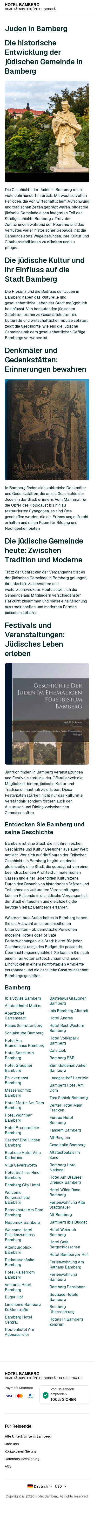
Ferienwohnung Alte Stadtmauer (67, 1205)
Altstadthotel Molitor (23, 1005)
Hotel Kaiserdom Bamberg (20, 1275)
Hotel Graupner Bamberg (19, 1068)
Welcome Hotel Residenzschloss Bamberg (20, 1235)
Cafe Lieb (57, 1050)
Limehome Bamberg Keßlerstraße (23, 1307)
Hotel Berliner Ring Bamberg (22, 1175)
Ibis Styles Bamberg (23, 998)
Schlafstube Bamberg (24, 1033)
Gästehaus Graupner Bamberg (67, 1001)
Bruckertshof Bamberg (16, 1080)
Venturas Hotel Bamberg (18, 1287)
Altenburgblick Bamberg (18, 1250)
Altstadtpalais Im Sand (64, 1155)
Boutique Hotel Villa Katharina (23, 1155)
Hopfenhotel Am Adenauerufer (19, 1332)
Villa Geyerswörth (21, 1165)
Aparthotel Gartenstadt (15, 1016)
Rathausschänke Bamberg (19, 1262)
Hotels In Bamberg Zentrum (66, 1322)
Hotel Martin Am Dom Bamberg (24, 1105)
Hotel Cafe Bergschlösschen (64, 1244)
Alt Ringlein (59, 1137)
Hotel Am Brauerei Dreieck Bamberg (65, 1180)
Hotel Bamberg (22, 5)
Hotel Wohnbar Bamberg (18, 1118)
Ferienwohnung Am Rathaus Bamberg (66, 1265)
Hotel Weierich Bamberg (62, 1232)
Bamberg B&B (61, 1057)
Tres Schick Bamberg (68, 1097)
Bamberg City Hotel (22, 1185)
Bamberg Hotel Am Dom (66, 1088)
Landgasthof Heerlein (68, 1078)
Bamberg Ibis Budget (68, 1222)
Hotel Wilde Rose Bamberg (64, 1192)
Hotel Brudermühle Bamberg (22, 1130)
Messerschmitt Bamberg (18, 1093)
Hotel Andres (61, 1018)
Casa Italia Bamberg (67, 1144)
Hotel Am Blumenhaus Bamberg (24, 1043)
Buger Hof (14, 1297)
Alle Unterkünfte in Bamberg (28, 1436)
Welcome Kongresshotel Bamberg (17, 1197)
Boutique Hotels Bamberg (63, 1297)
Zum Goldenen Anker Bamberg (68, 1068)
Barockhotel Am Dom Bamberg (24, 1212)
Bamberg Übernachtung (61, 1309)
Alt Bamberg (60, 1214)
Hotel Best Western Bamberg (66, 1028)
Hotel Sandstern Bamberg (19, 1055)
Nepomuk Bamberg (22, 1222)
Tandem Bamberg (65, 1130)
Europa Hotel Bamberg (61, 1120)
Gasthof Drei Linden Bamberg (22, 1143)
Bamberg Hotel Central (18, 1320)
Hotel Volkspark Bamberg (64, 1041)
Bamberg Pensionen (67, 1287)
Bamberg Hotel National (63, 1167)
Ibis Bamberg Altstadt (68, 1010)
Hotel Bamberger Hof (68, 1254)
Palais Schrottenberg (23, 1025)
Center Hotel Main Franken (65, 1108)
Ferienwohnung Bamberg (63, 1277)
